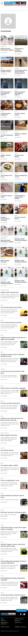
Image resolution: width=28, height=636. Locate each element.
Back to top (20, 610)
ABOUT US (17, 620)
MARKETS (3, 620)
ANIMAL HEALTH (19, 619)
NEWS (2, 619)
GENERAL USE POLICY (20, 627)
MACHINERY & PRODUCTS (4, 623)
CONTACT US (18, 622)
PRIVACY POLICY (5, 627)
